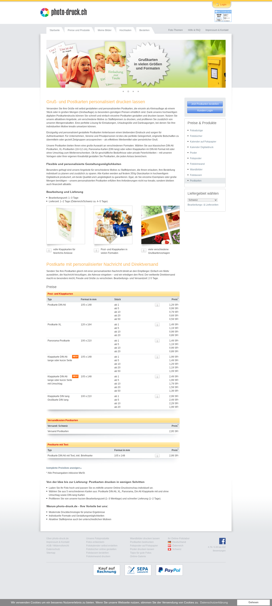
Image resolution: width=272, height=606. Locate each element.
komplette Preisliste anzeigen (63, 468)
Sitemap (50, 552)
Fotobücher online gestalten (101, 549)
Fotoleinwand (197, 164)
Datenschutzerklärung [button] (214, 602)
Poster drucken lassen (142, 549)
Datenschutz (53, 549)
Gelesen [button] (253, 602)
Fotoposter (196, 158)
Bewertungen (219, 550)
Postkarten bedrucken (142, 542)
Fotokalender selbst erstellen (101, 545)
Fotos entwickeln (95, 542)
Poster (193, 152)
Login (223, 4)
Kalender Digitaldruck (201, 147)
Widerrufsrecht (61, 545)
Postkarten (196, 180)
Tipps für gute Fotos (140, 552)
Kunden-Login (205, 110)
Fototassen (196, 175)
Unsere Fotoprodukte (97, 538)
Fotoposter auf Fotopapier (144, 545)
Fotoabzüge (196, 130)
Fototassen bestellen (97, 552)
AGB (48, 545)
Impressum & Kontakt (57, 542)
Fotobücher (196, 136)
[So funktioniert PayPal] (171, 570)
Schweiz (176, 549)
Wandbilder (196, 169)
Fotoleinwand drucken (98, 556)
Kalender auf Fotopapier (203, 141)
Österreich (177, 545)
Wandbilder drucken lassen (145, 538)
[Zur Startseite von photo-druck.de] (65, 13)
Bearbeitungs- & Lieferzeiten (203, 204)
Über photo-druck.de (57, 538)
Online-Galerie (138, 556)
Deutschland (179, 542)
